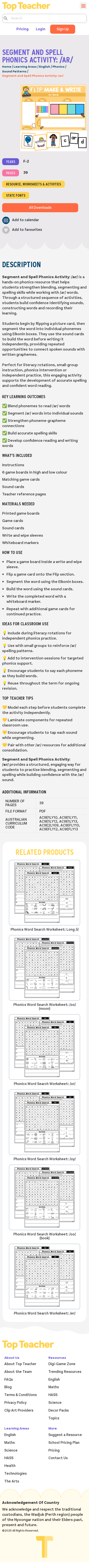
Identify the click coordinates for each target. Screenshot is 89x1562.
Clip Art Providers (18, 1410)
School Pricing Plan (63, 1442)
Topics (53, 1418)
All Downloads (40, 207)
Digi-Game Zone (61, 1364)
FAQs (8, 1379)
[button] (20, 220)
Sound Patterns (14, 71)
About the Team (18, 1371)
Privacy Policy (15, 1402)
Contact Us (58, 1458)
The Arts (11, 1481)
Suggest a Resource (65, 1435)
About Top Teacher (20, 1364)
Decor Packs (58, 1410)
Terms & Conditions (20, 1395)
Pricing (22, 29)
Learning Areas (25, 67)
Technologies (15, 1473)
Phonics (58, 67)
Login (40, 29)
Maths (53, 1387)
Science (55, 1402)
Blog (8, 1387)
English (44, 67)
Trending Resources (64, 1371)
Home (6, 67)
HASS (52, 1395)
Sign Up (63, 29)
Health (10, 1465)
